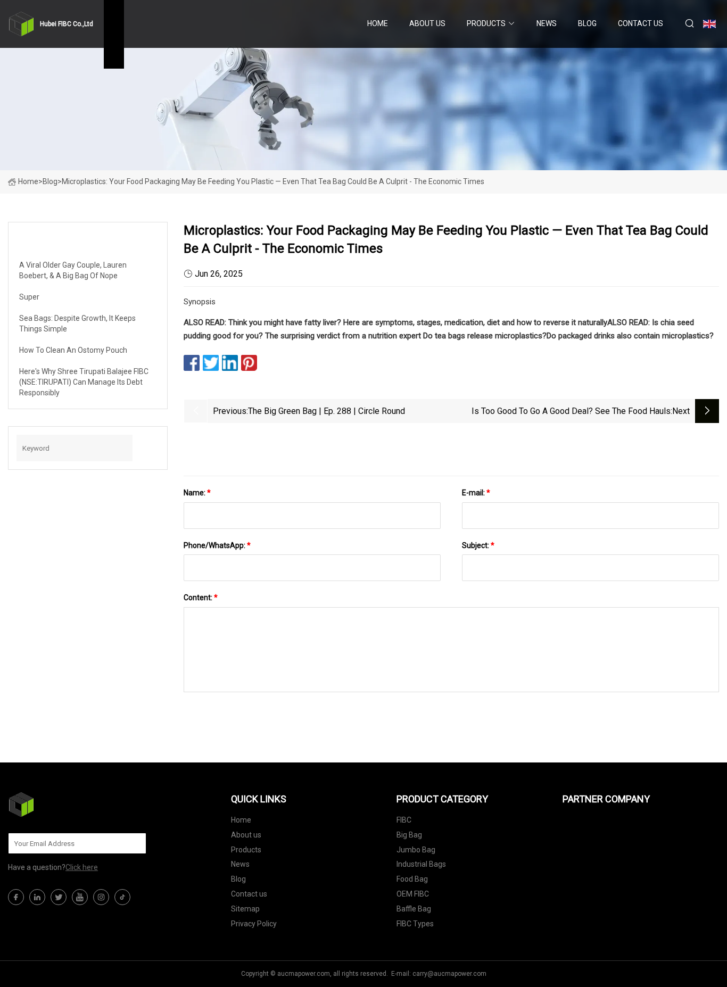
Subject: (478, 545)
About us (427, 23)
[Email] (133, 843)
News (546, 23)
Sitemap (245, 909)
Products (486, 23)
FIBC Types (415, 923)
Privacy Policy (254, 923)
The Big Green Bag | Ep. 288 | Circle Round (326, 411)
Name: (197, 492)
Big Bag (409, 835)
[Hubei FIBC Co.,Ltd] (61, 804)
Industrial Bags (421, 864)
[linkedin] (37, 897)
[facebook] (16, 897)
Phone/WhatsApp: (217, 545)
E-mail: (476, 492)
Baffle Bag (413, 909)
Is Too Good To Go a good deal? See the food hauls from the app (571, 412)
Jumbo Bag (415, 849)
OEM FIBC (412, 894)
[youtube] (80, 897)
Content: (201, 597)
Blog (587, 23)
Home (377, 23)
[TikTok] (122, 897)
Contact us (640, 23)
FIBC (403, 820)
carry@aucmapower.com (449, 973)
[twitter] (59, 897)
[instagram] (101, 897)
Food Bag (412, 879)
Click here (81, 867)
